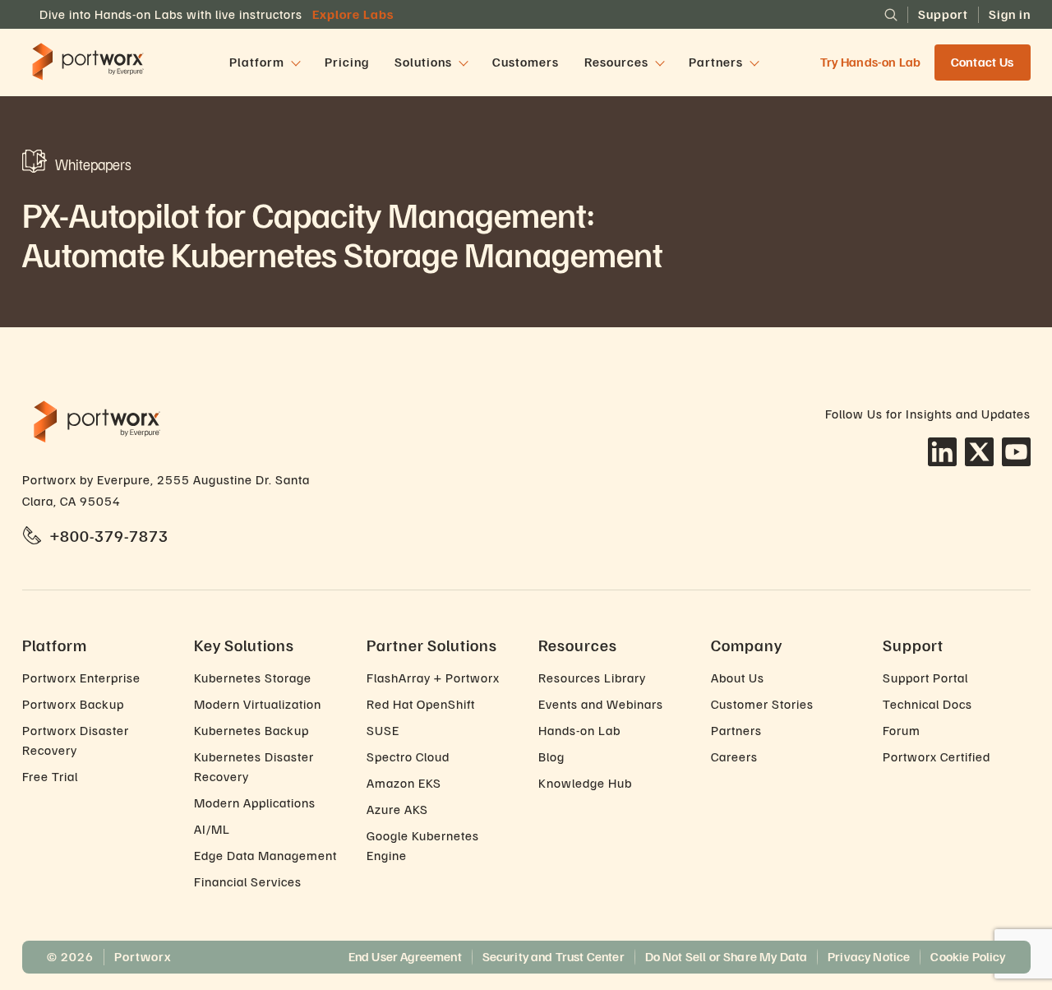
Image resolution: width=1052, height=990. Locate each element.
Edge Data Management (265, 855)
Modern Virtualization (257, 704)
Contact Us (982, 62)
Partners (736, 730)
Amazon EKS (404, 783)
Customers (525, 62)
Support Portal (925, 677)
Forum (901, 730)
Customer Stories (762, 704)
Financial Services (248, 881)
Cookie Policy (967, 956)
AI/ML (212, 829)
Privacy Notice (869, 956)
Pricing (347, 62)
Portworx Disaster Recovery (75, 740)
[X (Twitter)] (979, 451)
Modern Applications (255, 802)
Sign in (1010, 14)
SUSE (383, 730)
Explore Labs (353, 14)
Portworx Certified (936, 756)
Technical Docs (927, 704)
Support (943, 14)
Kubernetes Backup (251, 730)
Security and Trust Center (553, 956)
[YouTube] (1016, 451)
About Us (737, 677)
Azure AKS (397, 809)
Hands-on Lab (579, 730)
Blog (551, 756)
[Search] (890, 14)
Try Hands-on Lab (870, 63)
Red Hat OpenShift (421, 704)
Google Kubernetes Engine (423, 845)
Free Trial (50, 776)
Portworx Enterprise (81, 677)
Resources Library (592, 677)
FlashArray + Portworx (433, 677)
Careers (734, 756)
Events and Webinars (600, 704)
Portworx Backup (73, 704)
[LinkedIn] (942, 451)
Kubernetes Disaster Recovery (254, 766)
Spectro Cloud (408, 756)
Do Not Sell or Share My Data (726, 956)
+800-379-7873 (109, 535)
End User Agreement (405, 956)
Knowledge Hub (585, 783)
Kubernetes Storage (252, 677)
